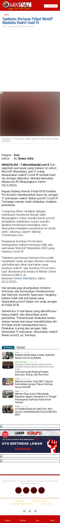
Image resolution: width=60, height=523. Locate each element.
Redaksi (19, 500)
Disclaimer (47, 503)
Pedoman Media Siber (21, 503)
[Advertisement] (30, 60)
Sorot (6, 14)
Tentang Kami (39, 500)
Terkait (21, 347)
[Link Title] (1, 6)
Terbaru (8, 347)
